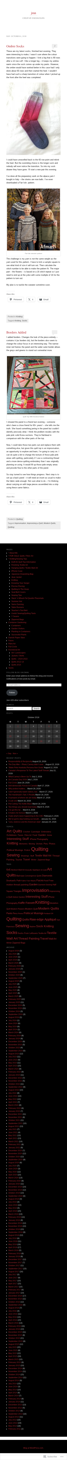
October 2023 (14, 1048)
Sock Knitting (45, 926)
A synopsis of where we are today (22, 798)
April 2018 (12, 1247)
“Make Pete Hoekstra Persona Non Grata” (26, 767)
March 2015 (13, 1359)
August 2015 (13, 1344)
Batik (22, 876)
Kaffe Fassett (26, 902)
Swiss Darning (17, 604)
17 (26, 736)
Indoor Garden (19, 897)
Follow (12, 692)
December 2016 (15, 1296)
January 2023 (14, 1075)
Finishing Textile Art (19, 565)
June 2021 (12, 1132)
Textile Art (42, 933)
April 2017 (12, 1284)
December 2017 (15, 1259)
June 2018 (12, 1241)
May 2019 (12, 1208)
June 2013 (12, 1423)
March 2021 (13, 1141)
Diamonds (47, 875)
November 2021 (15, 1117)
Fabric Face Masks (28, 881)
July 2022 (12, 1093)
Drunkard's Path (13, 880)
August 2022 (13, 1090)
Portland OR (48, 913)
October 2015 (14, 1338)
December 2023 (15, 1041)
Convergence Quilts (33, 876)
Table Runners (17, 607)
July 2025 (12, 984)
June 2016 (12, 1314)
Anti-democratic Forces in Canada (22, 786)
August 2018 (13, 1235)
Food (35, 835)
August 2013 (13, 1417)
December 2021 (15, 1114)
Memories (23, 844)
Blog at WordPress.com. (33, 1448)
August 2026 (13, 951)
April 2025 (12, 993)
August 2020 (13, 1163)
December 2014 (15, 1368)
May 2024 (12, 1026)
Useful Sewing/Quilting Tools (23, 613)
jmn (33, 13)
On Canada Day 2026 (17, 780)
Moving (32, 844)
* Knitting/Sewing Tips (17, 559)
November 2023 (15, 1045)
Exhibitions (12, 835)
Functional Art (14, 650)
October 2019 (14, 1193)
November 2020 (15, 1153)
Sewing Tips (16, 595)
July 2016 (12, 1311)
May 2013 (12, 1426)
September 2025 (15, 978)
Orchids (39, 844)
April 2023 (12, 1066)
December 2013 (15, 1405)
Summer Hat (16, 601)
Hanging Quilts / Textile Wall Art (24, 568)
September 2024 (15, 1014)
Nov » (15, 753)
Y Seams (15, 616)
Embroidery (46, 832)
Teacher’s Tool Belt (19, 610)
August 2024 (13, 1017)
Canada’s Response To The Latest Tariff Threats (28, 770)
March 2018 (13, 1250)
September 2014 (15, 1377)
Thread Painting (29, 938)
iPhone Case (16, 571)
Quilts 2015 (16, 665)
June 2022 (12, 1096)
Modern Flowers (17, 909)
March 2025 (13, 996)
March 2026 (13, 963)
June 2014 (12, 1386)
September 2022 (15, 1087)
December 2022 (15, 1078)
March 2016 (13, 1323)
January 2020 (14, 1184)
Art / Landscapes (18, 653)
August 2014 (13, 1380)
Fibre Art (11, 644)
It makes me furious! (16, 813)
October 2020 (14, 1157)
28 (57, 741)
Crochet (26, 832)
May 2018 (12, 1244)
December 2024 (15, 1005)
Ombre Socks (15, 46)
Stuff (32, 856)
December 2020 (15, 1150)
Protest (27, 850)
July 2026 (12, 954)
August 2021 (13, 1126)
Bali (18, 875)
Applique (36, 870)
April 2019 (12, 1211)
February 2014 (14, 1399)
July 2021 (12, 1129)
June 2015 (12, 1350)
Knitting (19, 317)
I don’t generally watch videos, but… (23, 792)
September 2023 (15, 1051)
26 (41, 741)
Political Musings (15, 850)
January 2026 (14, 969)
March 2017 (13, 1287)
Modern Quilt (31, 909)
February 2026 (14, 966)
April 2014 (12, 1393)
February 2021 (14, 1144)
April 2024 (12, 1029)
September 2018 (15, 1232)
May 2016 (12, 1317)
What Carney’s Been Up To (19, 777)
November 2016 (15, 1299)
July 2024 (12, 1020)
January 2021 (14, 1148)
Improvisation (20, 523)
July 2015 (12, 1347)
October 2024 (14, 1011)
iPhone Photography (39, 839)
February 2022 (14, 1108)
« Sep (8, 753)
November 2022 (15, 1081)
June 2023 (12, 1060)
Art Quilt (44, 870)
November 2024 (15, 1008)
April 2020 (12, 1175)
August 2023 (13, 1054)
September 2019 (15, 1196)
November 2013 (15, 1408)
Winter (33, 860)
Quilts (25, 919)
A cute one (12, 801)
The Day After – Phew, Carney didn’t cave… (26, 764)
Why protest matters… (17, 789)
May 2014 (12, 1390)
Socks (24, 321)
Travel (26, 859)
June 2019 (12, 1205)
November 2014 (15, 1371)
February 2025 (14, 999)
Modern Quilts (49, 523)
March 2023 (13, 1069)
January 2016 (14, 1329)
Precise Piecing (18, 586)
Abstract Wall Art (18, 870)
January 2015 (14, 1365)
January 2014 (14, 1402)
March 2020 (13, 1178)
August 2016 (13, 1308)
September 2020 (15, 1160)
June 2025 (12, 987)
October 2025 (14, 975)
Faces (11, 640)
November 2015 (15, 1335)
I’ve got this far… (15, 810)
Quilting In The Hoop (20, 589)
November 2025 (15, 972)
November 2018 (15, 1226)
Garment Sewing (45, 885)
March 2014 (13, 1396)
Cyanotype (35, 832)
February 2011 (14, 1429)
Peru (46, 844)
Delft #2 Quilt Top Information (23, 562)
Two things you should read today (22, 807)
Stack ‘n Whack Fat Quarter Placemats (27, 598)
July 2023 (12, 1057)
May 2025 (12, 990)
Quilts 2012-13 (17, 662)
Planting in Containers (20, 631)
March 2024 (13, 1032)
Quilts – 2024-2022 (19, 659)
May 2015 (12, 1353)
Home (49, 835)
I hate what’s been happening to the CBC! (26, 816)
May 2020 (12, 1172)
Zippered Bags (17, 619)
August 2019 (13, 1199)
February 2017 (14, 1290)
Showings (25, 856)
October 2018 (14, 1229)
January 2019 (14, 1220)
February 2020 (14, 1181)
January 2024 (14, 1038)
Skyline (32, 926)
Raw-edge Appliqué (43, 919)
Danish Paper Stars (16, 638)
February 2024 (14, 1036)
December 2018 (15, 1223)
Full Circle (12, 647)
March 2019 (13, 1214)
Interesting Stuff (18, 839)
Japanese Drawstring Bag (22, 574)
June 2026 (12, 957)
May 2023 (12, 1063)
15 (10, 736)
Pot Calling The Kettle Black (20, 804)
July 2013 (12, 1420)
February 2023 (14, 1072)
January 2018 (14, 1256)
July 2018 (12, 1238)
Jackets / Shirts (17, 656)
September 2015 (15, 1341)
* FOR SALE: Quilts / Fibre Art (20, 556)
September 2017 (15, 1269)
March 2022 (13, 1105)
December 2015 (15, 1332)
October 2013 (14, 1411)
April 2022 (12, 1102)
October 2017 (14, 1265)
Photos (52, 844)
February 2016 (14, 1326)
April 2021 (12, 1138)
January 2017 (14, 1293)
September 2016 (15, 1305)
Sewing (13, 855)
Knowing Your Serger (20, 583)
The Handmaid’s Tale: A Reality (21, 795)
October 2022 (14, 1084)
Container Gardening (17, 622)
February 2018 (14, 1253)
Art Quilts (14, 831)
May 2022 (12, 1099)
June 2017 (12, 1278)
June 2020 (12, 1169)
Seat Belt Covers (18, 592)
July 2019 (12, 1202)
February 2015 (14, 1362)
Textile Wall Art (43, 855)
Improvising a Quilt (35, 523)
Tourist (18, 859)
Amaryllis (28, 870)
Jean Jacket (16, 577)
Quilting (19, 519)
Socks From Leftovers (28, 933)
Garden (42, 835)
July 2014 (12, 1384)
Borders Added (16, 332)
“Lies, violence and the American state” (24, 822)
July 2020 (12, 1166)
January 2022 (14, 1111)
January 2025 (14, 1002)
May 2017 (12, 1281)
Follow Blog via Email (17, 672)
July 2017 (12, 1274)
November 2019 (15, 1190)
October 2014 (14, 1374)
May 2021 (12, 1135)
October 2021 (14, 1120)
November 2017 (15, 1262)
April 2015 (12, 1356)
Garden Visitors (17, 628)
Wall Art (52, 938)
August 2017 (13, 1272)
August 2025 (13, 981)
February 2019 (14, 1217)
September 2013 (15, 1414)
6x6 (8, 869)
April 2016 (12, 1320)
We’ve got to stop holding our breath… (24, 819)
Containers (16, 625)
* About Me (13, 553)
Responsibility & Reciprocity (20, 761)
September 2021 (15, 1123)
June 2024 (12, 1023)
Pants (9, 913)
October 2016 (14, 1302)
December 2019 (15, 1187)
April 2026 (12, 960)
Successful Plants (18, 635)
